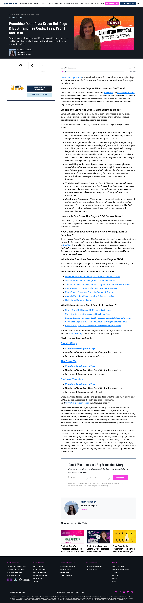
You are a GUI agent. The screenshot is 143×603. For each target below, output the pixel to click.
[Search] (92, 3)
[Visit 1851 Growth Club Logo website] (26, 580)
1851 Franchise (14, 14)
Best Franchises (38, 566)
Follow (85, 509)
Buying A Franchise (39, 572)
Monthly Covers (38, 578)
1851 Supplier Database (67, 566)
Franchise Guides (65, 569)
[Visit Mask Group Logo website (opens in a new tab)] (20, 579)
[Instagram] (116, 592)
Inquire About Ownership (39, 88)
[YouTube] (124, 592)
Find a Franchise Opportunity (16, 566)
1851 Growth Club (118, 566)
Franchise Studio (91, 569)
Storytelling (116, 572)
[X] (132, 592)
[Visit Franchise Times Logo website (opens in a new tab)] (15, 579)
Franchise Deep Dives (27, 14)
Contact (96, 3)
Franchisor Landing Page (94, 566)
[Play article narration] (62, 71)
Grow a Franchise (128, 3)
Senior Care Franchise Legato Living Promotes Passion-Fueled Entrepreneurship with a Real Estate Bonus (98, 549)
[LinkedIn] (128, 592)
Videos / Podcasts (66, 575)
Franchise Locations (13, 575)
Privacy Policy (60, 592)
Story (37, 14)
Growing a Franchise (40, 575)
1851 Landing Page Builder (121, 569)
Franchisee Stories (39, 569)
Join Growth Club (39, 95)
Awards (35, 581)
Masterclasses (64, 572)
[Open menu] (138, 3)
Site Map (70, 592)
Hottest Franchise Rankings (16, 569)
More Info (132, 68)
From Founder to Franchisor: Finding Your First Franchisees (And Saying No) (124, 549)
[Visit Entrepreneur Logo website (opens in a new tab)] (9, 579)
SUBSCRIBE (120, 477)
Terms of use (79, 592)
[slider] (65, 71)
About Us (115, 575)
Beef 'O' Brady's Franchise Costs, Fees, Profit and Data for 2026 (72, 549)
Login (102, 3)
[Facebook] (120, 592)
